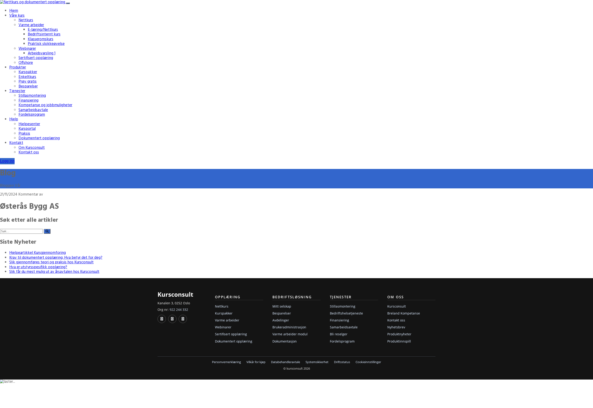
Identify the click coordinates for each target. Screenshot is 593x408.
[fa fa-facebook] (172, 319)
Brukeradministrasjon (289, 327)
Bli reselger (338, 334)
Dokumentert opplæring (39, 138)
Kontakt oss (29, 152)
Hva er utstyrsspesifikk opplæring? (38, 267)
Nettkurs (26, 20)
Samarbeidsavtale (33, 110)
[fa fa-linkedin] (162, 319)
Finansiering (28, 100)
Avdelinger (280, 320)
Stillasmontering (32, 96)
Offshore (26, 63)
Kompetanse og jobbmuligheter (45, 105)
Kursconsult (396, 306)
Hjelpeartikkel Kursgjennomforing (37, 253)
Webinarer (27, 49)
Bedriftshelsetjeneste (346, 313)
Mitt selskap (281, 306)
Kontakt (16, 143)
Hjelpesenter (29, 124)
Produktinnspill (399, 341)
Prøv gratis (28, 81)
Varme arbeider (31, 25)
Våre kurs (17, 15)
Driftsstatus (342, 362)
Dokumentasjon (284, 341)
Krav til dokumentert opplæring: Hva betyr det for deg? (55, 258)
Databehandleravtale (285, 362)
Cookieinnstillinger (368, 362)
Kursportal (27, 129)
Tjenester (17, 91)
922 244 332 (179, 309)
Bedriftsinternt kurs (44, 34)
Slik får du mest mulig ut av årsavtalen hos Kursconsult (54, 272)
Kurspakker (28, 72)
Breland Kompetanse (403, 313)
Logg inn (7, 161)
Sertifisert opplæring (36, 58)
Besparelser (28, 86)
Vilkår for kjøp (255, 362)
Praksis (24, 134)
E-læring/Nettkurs (43, 30)
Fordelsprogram (32, 115)
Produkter (17, 67)
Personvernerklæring (226, 362)
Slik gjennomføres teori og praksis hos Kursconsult (51, 262)
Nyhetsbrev (396, 327)
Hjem (13, 11)
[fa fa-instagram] (183, 319)
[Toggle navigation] (68, 3)
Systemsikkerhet (317, 362)
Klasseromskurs (40, 39)
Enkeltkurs (27, 77)
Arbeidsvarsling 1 (41, 53)
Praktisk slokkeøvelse (46, 44)
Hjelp (13, 119)
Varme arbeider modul (290, 334)
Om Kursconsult (32, 148)
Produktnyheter (399, 334)
